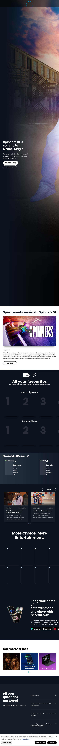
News (49, 490)
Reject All (51, 742)
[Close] (56, 736)
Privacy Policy (26, 739)
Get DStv (10, 163)
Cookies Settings (6, 742)
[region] (29, 740)
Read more (10, 167)
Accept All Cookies (40, 742)
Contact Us (22, 706)
